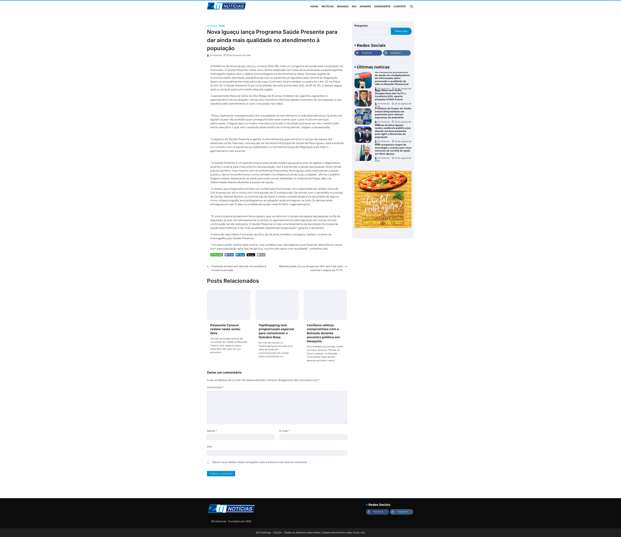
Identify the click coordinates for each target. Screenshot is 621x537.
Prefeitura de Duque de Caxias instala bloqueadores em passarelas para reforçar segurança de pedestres (393, 104)
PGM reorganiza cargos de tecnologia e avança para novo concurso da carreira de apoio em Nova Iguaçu (393, 140)
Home (314, 6)
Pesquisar (361, 25)
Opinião (365, 6)
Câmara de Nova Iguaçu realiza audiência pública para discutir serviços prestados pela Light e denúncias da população (393, 121)
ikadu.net (359, 532)
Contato (400, 6)
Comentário (215, 387)
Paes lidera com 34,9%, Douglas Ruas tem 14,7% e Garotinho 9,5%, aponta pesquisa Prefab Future (390, 86)
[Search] (411, 6)
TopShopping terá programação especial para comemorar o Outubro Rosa (276, 331)
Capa (222, 26)
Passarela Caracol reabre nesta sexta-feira (225, 329)
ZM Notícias (216, 55)
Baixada (343, 6)
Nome (212, 430)
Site (209, 446)
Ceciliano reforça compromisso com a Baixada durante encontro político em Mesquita (323, 333)
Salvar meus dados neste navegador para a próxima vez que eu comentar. (259, 462)
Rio (354, 6)
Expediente (382, 6)
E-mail (284, 430)
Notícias (327, 6)
